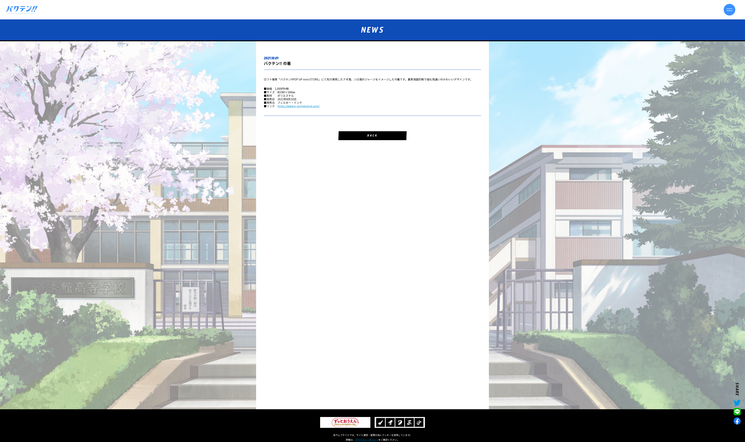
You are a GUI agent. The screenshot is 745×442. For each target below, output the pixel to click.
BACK (372, 136)
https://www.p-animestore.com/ (298, 106)
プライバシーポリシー (366, 439)
